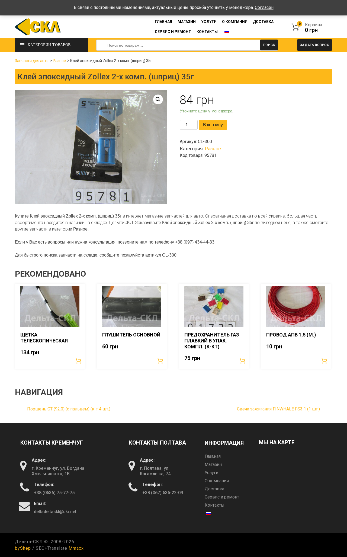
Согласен (264, 7)
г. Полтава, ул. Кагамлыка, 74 (155, 471)
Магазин (187, 22)
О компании (235, 22)
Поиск (269, 45)
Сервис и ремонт (173, 32)
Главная (163, 22)
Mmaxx (76, 548)
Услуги (209, 22)
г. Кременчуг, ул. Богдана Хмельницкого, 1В (58, 471)
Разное (59, 61)
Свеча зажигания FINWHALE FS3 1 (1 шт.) (278, 409)
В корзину (213, 124)
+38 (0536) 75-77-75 (54, 492)
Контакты (207, 32)
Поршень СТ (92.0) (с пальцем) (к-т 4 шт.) (68, 409)
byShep (23, 548)
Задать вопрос (314, 45)
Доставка (263, 22)
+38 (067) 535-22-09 (162, 492)
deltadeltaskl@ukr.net (55, 511)
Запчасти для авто (32, 61)
